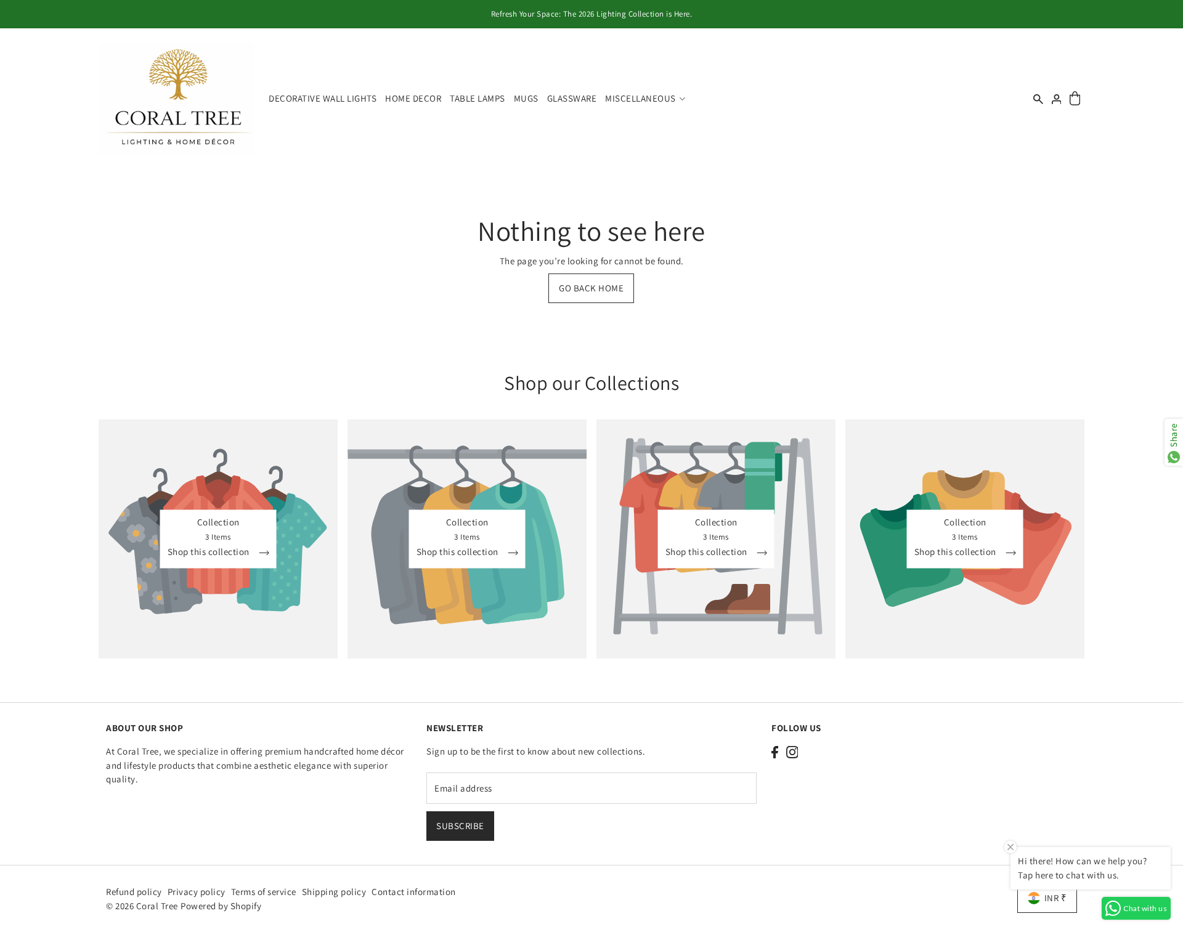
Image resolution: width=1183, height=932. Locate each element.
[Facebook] (774, 752)
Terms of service (263, 892)
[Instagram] (792, 752)
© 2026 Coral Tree (143, 906)
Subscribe (460, 825)
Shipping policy (334, 892)
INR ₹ (1055, 898)
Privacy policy (197, 892)
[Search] (1038, 98)
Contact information (414, 892)
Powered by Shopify (221, 906)
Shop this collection (210, 552)
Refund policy (134, 892)
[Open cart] (1074, 99)
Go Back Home (591, 288)
